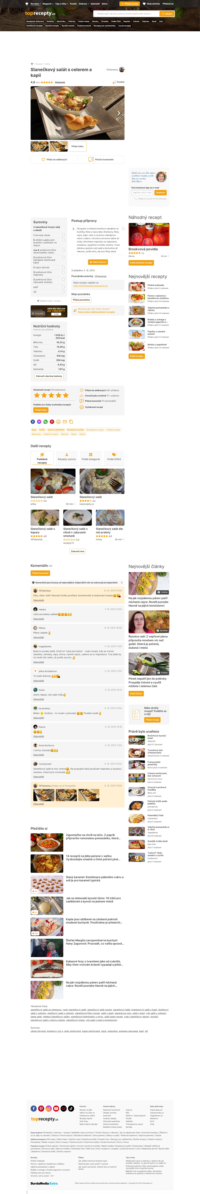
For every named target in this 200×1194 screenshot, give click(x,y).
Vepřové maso (75, 1139)
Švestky (105, 21)
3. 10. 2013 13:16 (113, 726)
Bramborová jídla (89, 1139)
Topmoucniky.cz (157, 1113)
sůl (146, 1031)
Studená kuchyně (108, 1142)
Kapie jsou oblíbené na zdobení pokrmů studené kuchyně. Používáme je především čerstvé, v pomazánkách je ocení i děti (94, 922)
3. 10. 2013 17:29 (113, 646)
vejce (103, 1031)
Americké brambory (150, 1132)
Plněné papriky (52, 1146)
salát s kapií (139, 1013)
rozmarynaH (45, 764)
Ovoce (126, 1142)
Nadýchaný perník (149, 1149)
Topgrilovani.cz (156, 1115)
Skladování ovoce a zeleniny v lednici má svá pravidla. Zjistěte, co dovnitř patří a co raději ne (146, 1162)
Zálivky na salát (112, 1135)
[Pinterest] (41, 1109)
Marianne (154, 1118)
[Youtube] (56, 1109)
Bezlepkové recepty (95, 430)
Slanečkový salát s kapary (43, 530)
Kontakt (129, 1127)
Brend (150, 767)
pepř (141, 1031)
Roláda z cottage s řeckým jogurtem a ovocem (157, 322)
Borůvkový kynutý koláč (157, 736)
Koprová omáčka (63, 1149)
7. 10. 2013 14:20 (113, 609)
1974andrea (112, 69)
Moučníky (61, 21)
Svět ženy (84, 1121)
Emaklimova (152, 858)
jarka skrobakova (48, 671)
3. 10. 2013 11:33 (113, 745)
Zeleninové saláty (91, 1142)
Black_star (152, 793)
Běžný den (36, 434)
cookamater (153, 818)
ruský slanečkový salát (74, 1009)
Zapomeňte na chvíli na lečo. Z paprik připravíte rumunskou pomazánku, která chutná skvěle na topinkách (92, 838)
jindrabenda (153, 807)
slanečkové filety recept (87, 1013)
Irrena (99, 539)
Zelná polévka (98, 1135)
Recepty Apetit (86, 1118)
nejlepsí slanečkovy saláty (56, 1016)
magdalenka (45, 646)
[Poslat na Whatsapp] (45, 422)
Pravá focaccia (66, 1135)
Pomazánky (48, 1132)
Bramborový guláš (123, 1146)
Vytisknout (58, 422)
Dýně (154, 21)
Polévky (72, 21)
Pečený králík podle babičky (157, 802)
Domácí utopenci (64, 1151)
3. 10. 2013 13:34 (113, 708)
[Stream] (64, 1109)
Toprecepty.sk (156, 1110)
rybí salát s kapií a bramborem (101, 1020)
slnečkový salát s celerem (60, 1013)
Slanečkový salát (42, 497)
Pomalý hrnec (103, 1139)
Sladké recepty (48, 1142)
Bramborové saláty (75, 430)
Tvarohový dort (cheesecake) (155, 751)
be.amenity (44, 708)
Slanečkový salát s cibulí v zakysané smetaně (75, 532)
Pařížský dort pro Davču (41, 1173)
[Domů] (32, 64)
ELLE (152, 1121)
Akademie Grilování (35, 21)
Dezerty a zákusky (110, 1132)
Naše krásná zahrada (88, 1124)
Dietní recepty (62, 1142)
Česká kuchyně (84, 26)
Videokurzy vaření (87, 1115)
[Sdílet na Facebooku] (33, 422)
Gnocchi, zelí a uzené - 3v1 (42, 1176)
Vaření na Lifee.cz (87, 1113)
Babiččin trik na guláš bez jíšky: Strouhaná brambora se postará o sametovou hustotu (144, 1172)
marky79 (151, 756)
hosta (41, 690)
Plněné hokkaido (156, 285)
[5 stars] (65, 395)
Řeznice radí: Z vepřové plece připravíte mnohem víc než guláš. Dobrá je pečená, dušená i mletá (148, 642)
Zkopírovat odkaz (71, 422)
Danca (42, 727)
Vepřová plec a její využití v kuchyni (93, 1164)
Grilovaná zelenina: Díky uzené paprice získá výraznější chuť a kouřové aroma (144, 1167)
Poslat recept (65, 422)
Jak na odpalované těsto (130, 1132)
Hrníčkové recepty (34, 26)
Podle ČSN (116, 21)
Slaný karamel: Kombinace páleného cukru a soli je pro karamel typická (95, 878)
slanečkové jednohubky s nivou (87, 1016)
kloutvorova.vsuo (155, 779)
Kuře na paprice (103, 1149)
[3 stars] (51, 395)
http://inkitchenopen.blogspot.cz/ (90, 285)
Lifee (152, 1124)
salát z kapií (107, 1013)
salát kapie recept (113, 1016)
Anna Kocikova (46, 745)
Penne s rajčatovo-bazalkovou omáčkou (158, 296)
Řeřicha (163, 1132)
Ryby (34, 430)
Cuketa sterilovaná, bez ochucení (157, 774)
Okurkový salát (48, 1149)
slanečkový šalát (121, 1009)
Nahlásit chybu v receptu (50, 301)
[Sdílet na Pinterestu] (52, 422)
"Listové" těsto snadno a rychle (155, 854)
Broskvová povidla (143, 249)
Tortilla (98, 1132)
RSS (127, 1113)
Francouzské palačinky (154, 763)
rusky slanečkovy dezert (136, 1016)
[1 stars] (37, 395)
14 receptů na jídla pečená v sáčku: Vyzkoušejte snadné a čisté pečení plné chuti (92, 859)
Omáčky (50, 21)
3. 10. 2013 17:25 (113, 671)
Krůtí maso (51, 1139)
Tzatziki (158, 1135)
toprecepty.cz (87, 504)
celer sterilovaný (72, 1031)
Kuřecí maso (83, 21)
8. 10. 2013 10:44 (113, 590)
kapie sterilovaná (91, 1031)
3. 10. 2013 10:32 (113, 763)
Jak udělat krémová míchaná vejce (92, 1161)
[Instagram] (49, 1109)
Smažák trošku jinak (158, 841)
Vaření (73, 434)
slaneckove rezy (123, 1013)
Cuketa (136, 21)
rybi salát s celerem (156, 1013)
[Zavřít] (121, 582)
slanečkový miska (75, 1020)
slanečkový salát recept (99, 1009)
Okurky (95, 21)
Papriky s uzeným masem (156, 332)
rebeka (42, 609)
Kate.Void (152, 844)
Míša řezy (90, 1149)
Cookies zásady (109, 1118)
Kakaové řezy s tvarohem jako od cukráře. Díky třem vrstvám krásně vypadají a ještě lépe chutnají (93, 965)
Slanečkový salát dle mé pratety (109, 530)
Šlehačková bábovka (82, 1135)
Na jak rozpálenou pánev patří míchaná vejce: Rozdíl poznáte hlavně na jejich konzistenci (91, 986)
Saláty (47, 64)
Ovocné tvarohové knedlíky (157, 788)
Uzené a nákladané (56, 430)
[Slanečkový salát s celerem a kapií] (43, 795)
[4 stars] (58, 395)
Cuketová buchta (127, 1149)
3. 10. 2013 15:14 (113, 689)
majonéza (113, 1031)
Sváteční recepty (51, 434)
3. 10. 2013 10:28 (113, 785)
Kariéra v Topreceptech (136, 1115)
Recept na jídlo (86, 1110)
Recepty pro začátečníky (105, 26)
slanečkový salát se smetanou (46, 1009)
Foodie (129, 1118)
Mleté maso (62, 1139)
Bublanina (36, 1151)
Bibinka (132, 256)
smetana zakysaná (128, 1031)
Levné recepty (125, 26)
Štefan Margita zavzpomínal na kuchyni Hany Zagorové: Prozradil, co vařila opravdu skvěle (95, 943)
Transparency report (134, 1124)
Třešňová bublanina (129, 1135)
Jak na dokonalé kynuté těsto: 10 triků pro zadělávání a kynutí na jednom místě (93, 900)
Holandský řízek (156, 815)
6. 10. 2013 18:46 (113, 627)
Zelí (161, 21)
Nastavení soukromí (111, 1110)
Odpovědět (38, 600)
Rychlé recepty (52, 26)
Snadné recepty (113, 430)
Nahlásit (129, 1121)
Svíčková (55, 1135)
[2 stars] (44, 395)
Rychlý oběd (164, 1149)
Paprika (127, 21)
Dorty (119, 1142)
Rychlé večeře (68, 26)
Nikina (42, 628)
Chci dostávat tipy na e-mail (145, 187)
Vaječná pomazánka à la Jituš (158, 828)
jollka (33, 504)
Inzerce (129, 1110)
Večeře (82, 434)
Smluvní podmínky (110, 1124)
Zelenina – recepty (62, 1132)
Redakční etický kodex (112, 1127)
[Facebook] (34, 1109)
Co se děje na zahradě (40, 1135)
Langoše (114, 1149)
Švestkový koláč (48, 1151)
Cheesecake (137, 1146)
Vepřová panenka (146, 1135)
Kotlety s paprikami (157, 344)
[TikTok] (71, 1109)
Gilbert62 (152, 741)
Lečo (138, 1149)
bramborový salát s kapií (144, 1009)
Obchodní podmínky (111, 1121)
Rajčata (145, 21)
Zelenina (64, 434)
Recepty (39, 64)
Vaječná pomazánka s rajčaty (158, 308)
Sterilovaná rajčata (67, 1146)
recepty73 (68, 543)
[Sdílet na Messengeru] (39, 422)
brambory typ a (55, 1031)
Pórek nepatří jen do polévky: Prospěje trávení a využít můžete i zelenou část (148, 682)
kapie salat (36, 1016)
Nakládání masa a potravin (83, 1132)
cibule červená (38, 1031)
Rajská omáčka (108, 1146)
